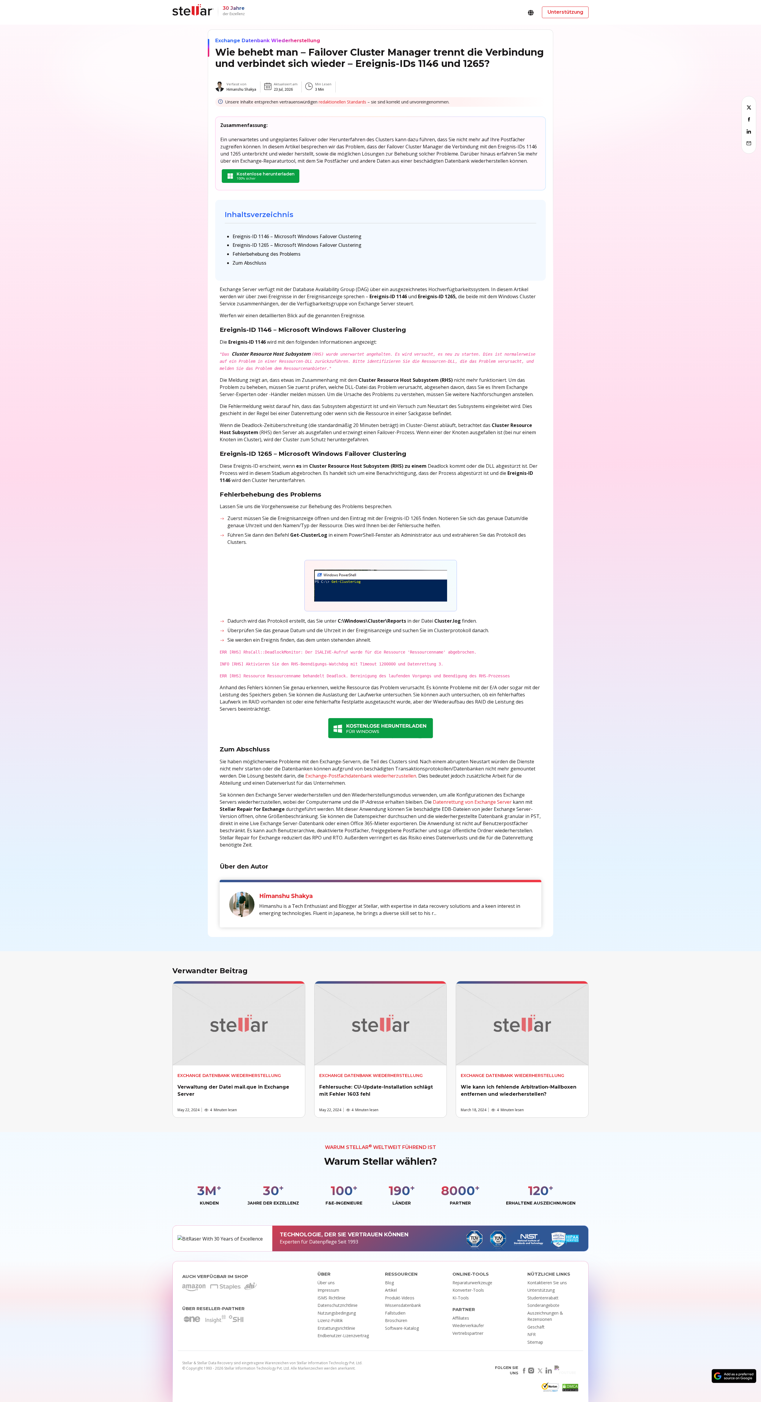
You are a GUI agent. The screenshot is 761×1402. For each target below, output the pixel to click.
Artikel (391, 1290)
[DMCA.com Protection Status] (569, 1389)
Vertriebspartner (467, 1333)
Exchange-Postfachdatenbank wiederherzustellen (360, 776)
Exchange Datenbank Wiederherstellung (267, 40)
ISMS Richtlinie (331, 1298)
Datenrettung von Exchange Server (472, 802)
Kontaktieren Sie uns (547, 1282)
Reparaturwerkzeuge (472, 1282)
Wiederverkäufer (468, 1325)
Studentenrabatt (543, 1298)
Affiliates (460, 1318)
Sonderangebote (543, 1305)
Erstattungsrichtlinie (336, 1328)
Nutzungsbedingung (336, 1313)
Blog (389, 1282)
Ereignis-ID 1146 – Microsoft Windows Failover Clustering (296, 236)
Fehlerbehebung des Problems (266, 254)
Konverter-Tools (468, 1290)
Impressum (328, 1290)
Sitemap (535, 1342)
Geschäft (536, 1327)
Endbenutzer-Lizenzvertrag (343, 1335)
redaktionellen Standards (342, 102)
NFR (531, 1334)
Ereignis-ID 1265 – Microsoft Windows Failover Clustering (296, 245)
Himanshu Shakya (241, 89)
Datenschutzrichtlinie (337, 1305)
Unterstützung (541, 1290)
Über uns (326, 1282)
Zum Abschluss (249, 263)
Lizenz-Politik (330, 1320)
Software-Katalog (402, 1328)
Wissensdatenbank (403, 1305)
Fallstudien (395, 1313)
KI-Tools (460, 1298)
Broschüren (396, 1320)
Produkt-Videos (399, 1298)
